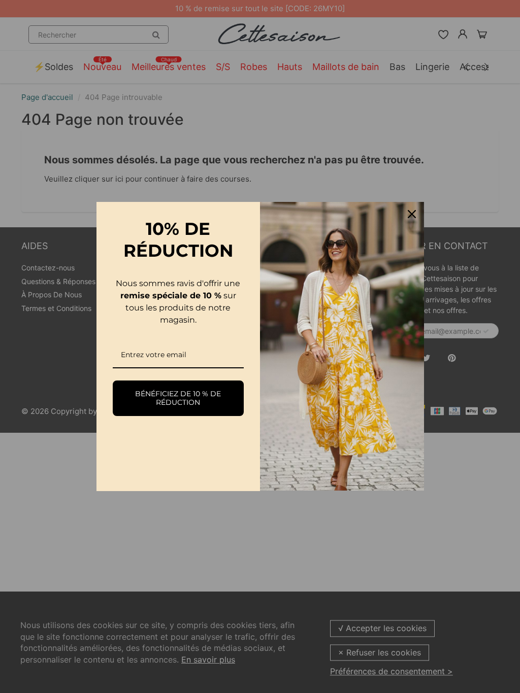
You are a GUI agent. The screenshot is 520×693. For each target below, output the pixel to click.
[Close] (412, 214)
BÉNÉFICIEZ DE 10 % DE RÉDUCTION (178, 398)
